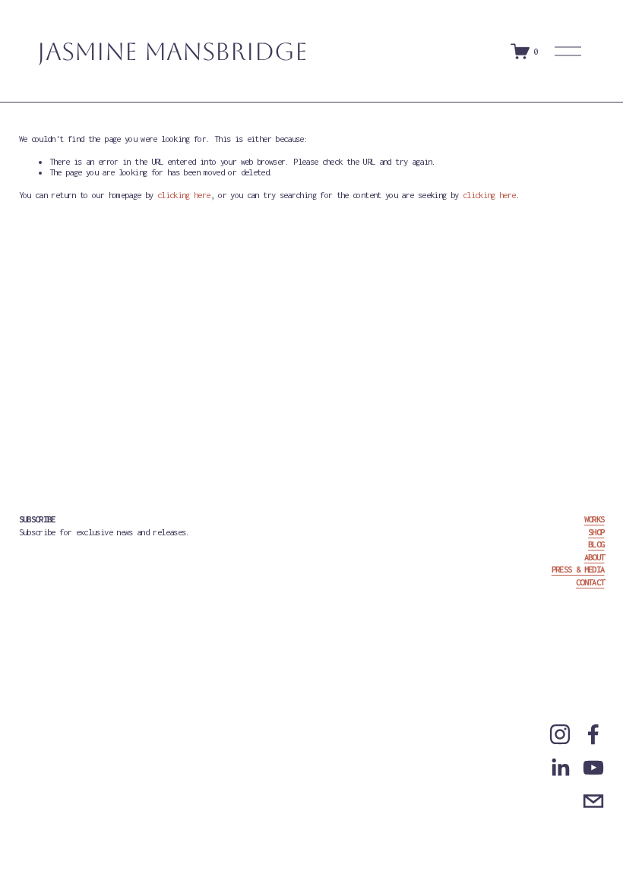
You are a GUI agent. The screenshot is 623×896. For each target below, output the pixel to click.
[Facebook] (593, 734)
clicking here (183, 195)
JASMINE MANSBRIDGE (172, 51)
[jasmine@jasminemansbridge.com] (593, 801)
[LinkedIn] (560, 767)
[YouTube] (593, 767)
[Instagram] (560, 734)
